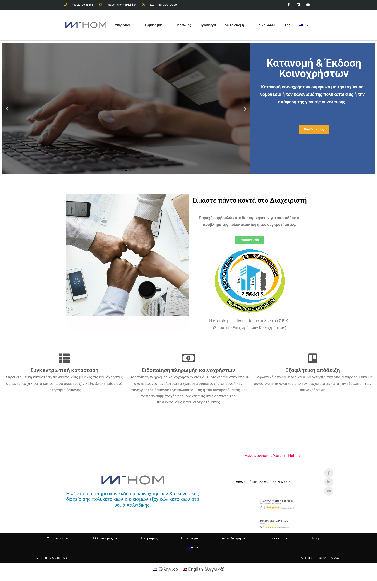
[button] (7, 108)
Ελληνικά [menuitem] (168, 569)
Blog (287, 25)
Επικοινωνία (266, 25)
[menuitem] (304, 25)
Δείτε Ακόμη (234, 25)
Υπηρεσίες (123, 25)
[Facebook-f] (328, 473)
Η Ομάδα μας (153, 25)
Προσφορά (208, 25)
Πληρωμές (183, 25)
